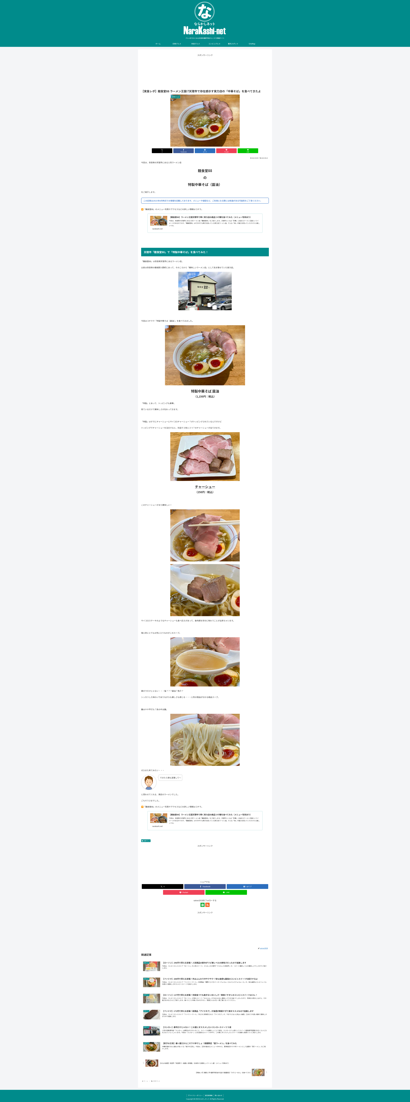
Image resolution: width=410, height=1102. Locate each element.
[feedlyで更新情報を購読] (202, 905)
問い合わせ (218, 1095)
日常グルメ (147, 841)
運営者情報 (208, 1095)
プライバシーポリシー (195, 1095)
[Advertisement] (205, 72)
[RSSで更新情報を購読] (207, 905)
